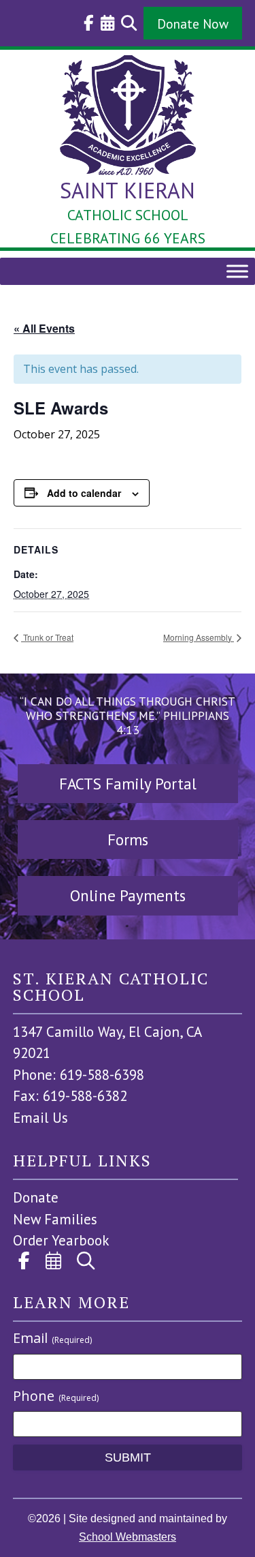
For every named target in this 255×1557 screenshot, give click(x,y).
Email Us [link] (40, 1117)
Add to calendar (84, 493)
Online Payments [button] (128, 895)
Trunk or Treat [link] (47, 637)
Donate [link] (35, 1197)
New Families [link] (55, 1219)
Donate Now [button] (192, 23)
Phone (56, 1396)
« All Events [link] (44, 328)
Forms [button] (127, 839)
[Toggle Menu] (237, 270)
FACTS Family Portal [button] (128, 783)
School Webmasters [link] (127, 1537)
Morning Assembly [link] (198, 637)
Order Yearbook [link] (61, 1240)
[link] (85, 23)
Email (52, 1338)
